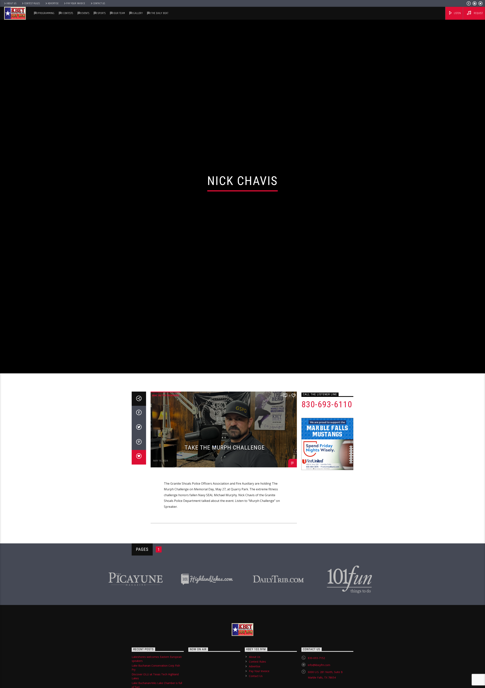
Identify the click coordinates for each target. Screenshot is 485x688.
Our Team (119, 13)
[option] (135, 609)
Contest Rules (32, 3)
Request (478, 13)
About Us (11, 3)
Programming (46, 13)
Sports (102, 13)
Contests (68, 13)
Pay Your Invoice (75, 3)
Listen (457, 13)
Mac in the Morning (165, 426)
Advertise (53, 3)
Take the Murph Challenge (225, 478)
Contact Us (99, 3)
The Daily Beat (159, 13)
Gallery (138, 13)
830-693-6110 (326, 436)
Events (85, 13)
